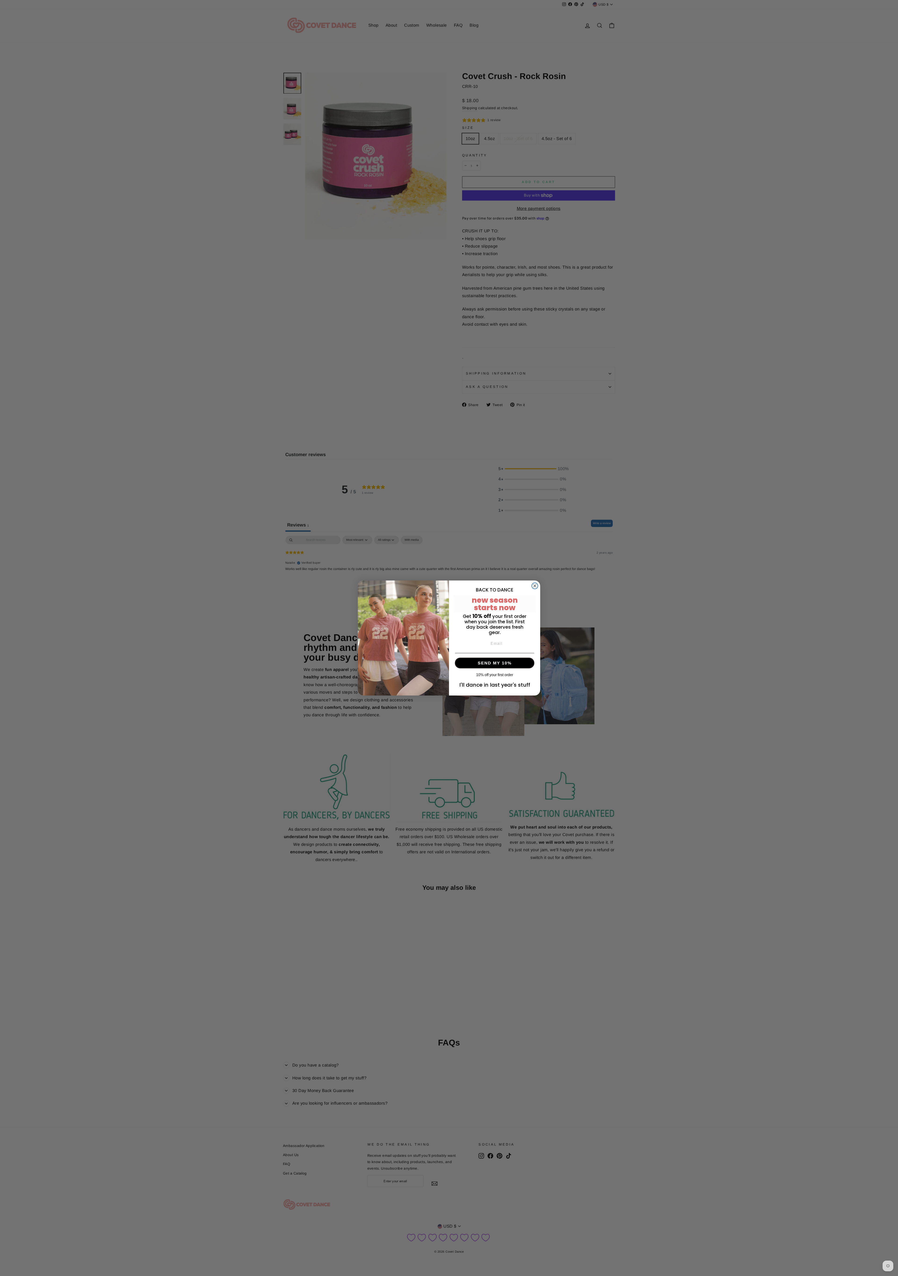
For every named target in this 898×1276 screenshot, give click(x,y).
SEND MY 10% (495, 663)
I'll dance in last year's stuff (494, 684)
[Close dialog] (535, 586)
